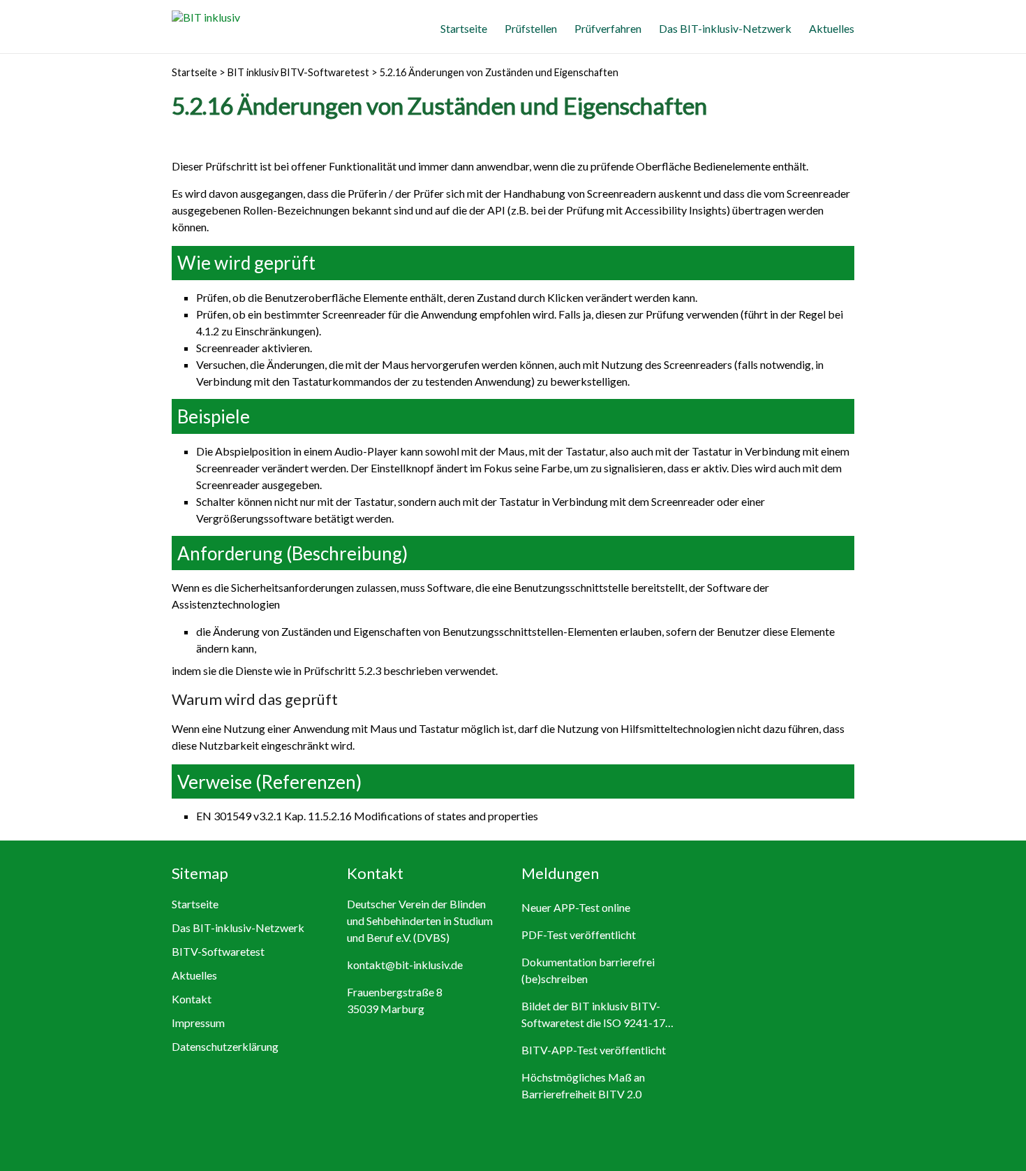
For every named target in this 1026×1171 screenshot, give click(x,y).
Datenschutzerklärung (225, 1046)
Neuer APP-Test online (575, 907)
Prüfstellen (531, 28)
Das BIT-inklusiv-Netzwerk (725, 28)
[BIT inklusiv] (206, 17)
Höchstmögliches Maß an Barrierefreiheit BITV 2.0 (583, 1085)
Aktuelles (831, 28)
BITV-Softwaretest (218, 951)
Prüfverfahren (607, 28)
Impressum (198, 1022)
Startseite (463, 28)
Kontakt (191, 998)
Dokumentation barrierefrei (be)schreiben (588, 970)
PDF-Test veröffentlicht (578, 934)
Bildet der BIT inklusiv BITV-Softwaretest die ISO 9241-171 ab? (596, 1015)
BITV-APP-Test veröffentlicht (593, 1049)
